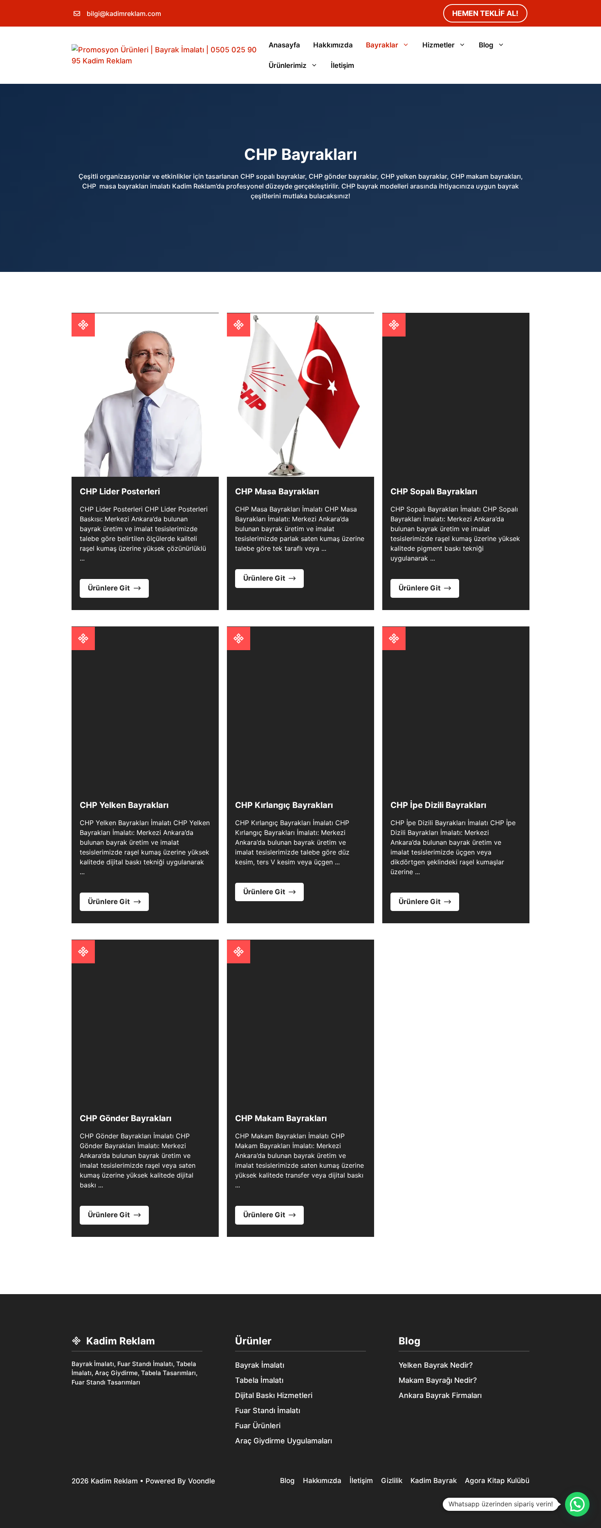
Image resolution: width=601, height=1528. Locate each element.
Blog (486, 45)
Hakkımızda (333, 45)
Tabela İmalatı (259, 1380)
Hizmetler (438, 45)
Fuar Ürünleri (257, 1425)
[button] (577, 1504)
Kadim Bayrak (433, 1480)
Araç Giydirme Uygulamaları (283, 1440)
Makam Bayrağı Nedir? (438, 1380)
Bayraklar (382, 45)
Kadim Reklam (114, 1481)
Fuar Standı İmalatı (267, 1410)
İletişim (342, 65)
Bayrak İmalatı (259, 1365)
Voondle (201, 1481)
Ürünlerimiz (288, 65)
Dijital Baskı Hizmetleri (273, 1395)
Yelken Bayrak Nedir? (436, 1365)
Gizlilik (391, 1480)
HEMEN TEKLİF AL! (485, 13)
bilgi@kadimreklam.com (124, 13)
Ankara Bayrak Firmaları (440, 1395)
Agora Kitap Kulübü (497, 1480)
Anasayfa (284, 45)
